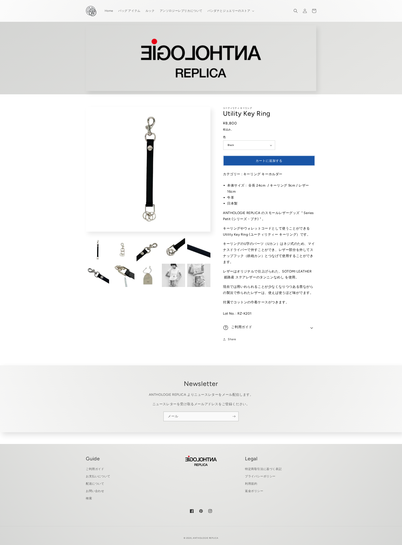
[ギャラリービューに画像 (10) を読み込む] (198, 275)
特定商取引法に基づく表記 (263, 469)
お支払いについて (98, 476)
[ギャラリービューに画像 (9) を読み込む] (173, 275)
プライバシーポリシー (260, 476)
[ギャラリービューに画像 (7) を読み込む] (122, 275)
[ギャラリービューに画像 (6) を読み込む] (97, 275)
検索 (89, 498)
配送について (95, 483)
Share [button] (232, 339)
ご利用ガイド (95, 469)
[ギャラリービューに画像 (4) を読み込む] (173, 250)
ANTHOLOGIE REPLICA (205, 538)
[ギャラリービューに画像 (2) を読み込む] (122, 250)
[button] (230, 10)
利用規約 (251, 483)
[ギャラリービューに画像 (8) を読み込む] (148, 275)
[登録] (233, 416)
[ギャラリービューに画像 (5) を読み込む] (198, 250)
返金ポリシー (254, 491)
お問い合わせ (95, 491)
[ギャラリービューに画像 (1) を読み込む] (97, 250)
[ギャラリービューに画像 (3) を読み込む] (148, 250)
